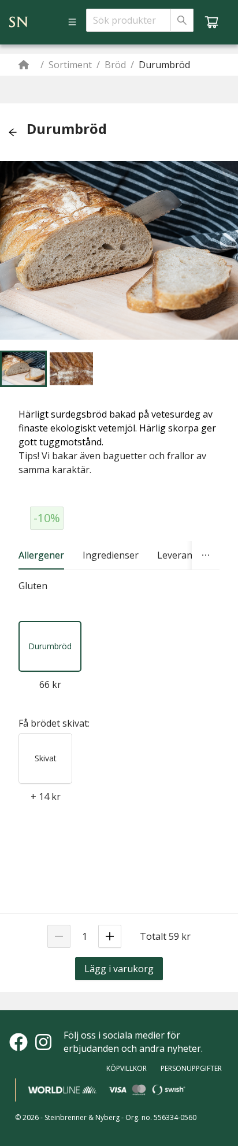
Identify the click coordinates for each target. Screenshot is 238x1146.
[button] (12, 132)
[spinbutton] (84, 936)
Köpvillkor (126, 1068)
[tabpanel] (119, 586)
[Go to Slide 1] (23, 368)
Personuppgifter (191, 1068)
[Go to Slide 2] (71, 368)
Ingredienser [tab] (111, 555)
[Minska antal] (58, 936)
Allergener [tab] (41, 555)
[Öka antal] (109, 936)
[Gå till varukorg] (211, 22)
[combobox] (128, 20)
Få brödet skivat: (54, 723)
